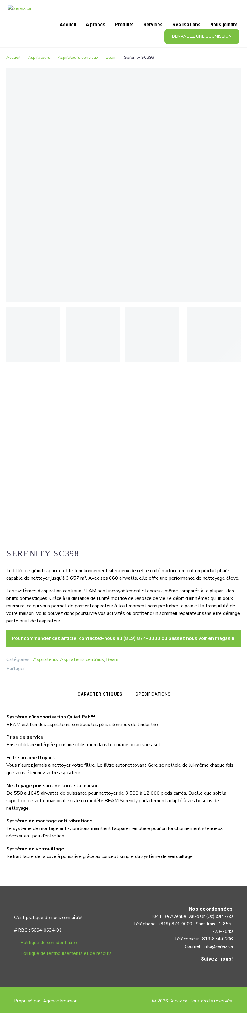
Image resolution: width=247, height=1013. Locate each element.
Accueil (68, 24)
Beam (111, 57)
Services (153, 24)
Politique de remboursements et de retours (65, 953)
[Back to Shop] (232, 552)
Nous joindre (224, 24)
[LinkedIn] (57, 668)
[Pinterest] (48, 668)
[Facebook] (30, 668)
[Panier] (32, 24)
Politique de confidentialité (48, 943)
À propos (95, 24)
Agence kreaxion (60, 1001)
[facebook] (227, 972)
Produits (124, 24)
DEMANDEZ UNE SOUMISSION (202, 36)
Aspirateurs (39, 57)
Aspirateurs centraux (78, 57)
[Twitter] (39, 668)
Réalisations (186, 24)
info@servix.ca (218, 946)
